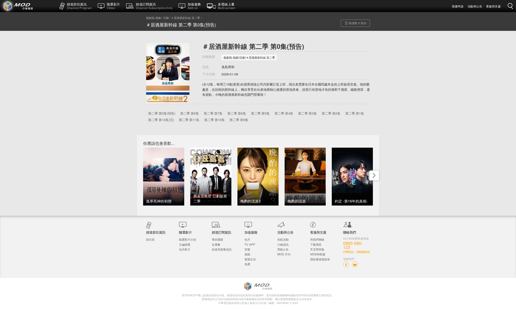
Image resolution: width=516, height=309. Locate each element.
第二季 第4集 (284, 113)
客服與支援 (493, 6)
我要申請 (458, 6)
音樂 (247, 249)
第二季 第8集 (189, 113)
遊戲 (247, 254)
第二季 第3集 (307, 113)
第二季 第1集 (354, 113)
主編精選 (184, 244)
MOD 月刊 (283, 254)
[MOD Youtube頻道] (355, 264)
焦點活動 (283, 239)
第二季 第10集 (214, 119)
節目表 (150, 239)
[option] (163, 177)
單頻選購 (217, 239)
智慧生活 (250, 259)
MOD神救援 (317, 254)
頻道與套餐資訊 (222, 249)
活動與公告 (475, 6)
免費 (247, 264)
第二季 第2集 (331, 113)
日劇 (166, 18)
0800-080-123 (353, 245)
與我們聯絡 (317, 239)
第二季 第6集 (236, 113)
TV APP (249, 244)
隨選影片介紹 (187, 239)
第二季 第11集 (189, 119)
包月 (247, 239)
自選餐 (216, 244)
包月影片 (184, 249)
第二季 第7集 (213, 113)
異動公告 (283, 249)
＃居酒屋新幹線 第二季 (185, 18)
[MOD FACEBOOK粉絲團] (346, 264)
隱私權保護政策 (320, 259)
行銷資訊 (283, 244)
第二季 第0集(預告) (161, 113)
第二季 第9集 (239, 119)
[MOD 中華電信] (28, 6)
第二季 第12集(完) (161, 119)
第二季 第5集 (260, 113)
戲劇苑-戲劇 (153, 18)
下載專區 (315, 244)
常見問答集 (317, 249)
